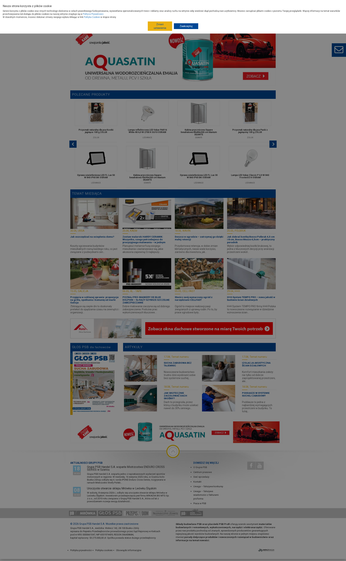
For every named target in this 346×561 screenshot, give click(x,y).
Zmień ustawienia (160, 26)
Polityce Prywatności (93, 14)
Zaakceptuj (186, 26)
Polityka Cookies (92, 17)
